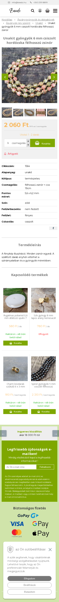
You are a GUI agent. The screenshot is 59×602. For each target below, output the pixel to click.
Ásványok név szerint (18, 23)
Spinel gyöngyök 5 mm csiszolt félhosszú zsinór (43, 386)
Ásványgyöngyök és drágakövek (35, 19)
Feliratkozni (45, 467)
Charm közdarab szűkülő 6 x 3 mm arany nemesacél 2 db (15, 386)
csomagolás (19, 143)
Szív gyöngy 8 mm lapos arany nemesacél (43, 317)
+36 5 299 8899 (40, 2)
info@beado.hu (19, 2)
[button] (33, 10)
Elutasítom (29, 591)
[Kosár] (47, 10)
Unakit (39, 23)
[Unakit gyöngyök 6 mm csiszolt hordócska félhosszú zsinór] (29, 75)
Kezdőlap (7, 19)
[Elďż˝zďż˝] (3, 433)
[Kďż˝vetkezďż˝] (55, 433)
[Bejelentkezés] (40, 10)
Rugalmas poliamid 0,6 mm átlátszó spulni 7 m (15, 318)
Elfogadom (29, 578)
